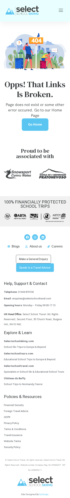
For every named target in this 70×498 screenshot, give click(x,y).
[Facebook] (27, 237)
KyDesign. (44, 494)
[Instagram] (35, 237)
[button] (61, 11)
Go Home (35, 124)
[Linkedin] (43, 237)
